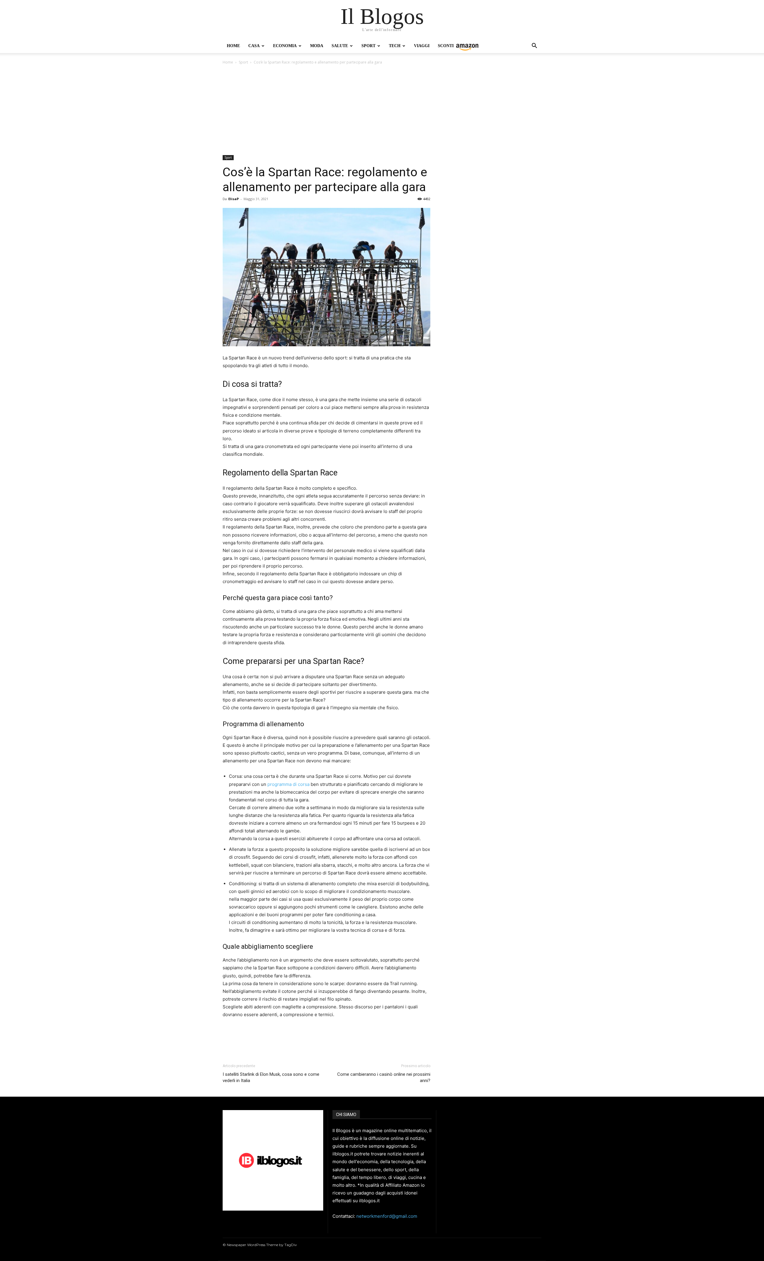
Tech (395, 46)
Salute (340, 46)
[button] (534, 46)
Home (233, 46)
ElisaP (233, 199)
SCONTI (446, 46)
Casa (254, 46)
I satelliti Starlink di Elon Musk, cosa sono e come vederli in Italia (271, 1077)
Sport (368, 46)
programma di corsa (288, 784)
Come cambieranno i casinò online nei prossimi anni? (383, 1077)
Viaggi (421, 46)
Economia (285, 46)
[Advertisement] (382, 110)
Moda (316, 46)
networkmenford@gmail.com (386, 1216)
